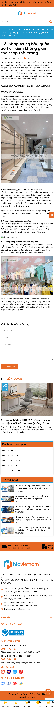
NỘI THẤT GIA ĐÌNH (10, 465)
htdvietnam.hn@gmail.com (17, 609)
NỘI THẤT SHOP (9, 450)
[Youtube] (15, 682)
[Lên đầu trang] (48, 684)
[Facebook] (9, 682)
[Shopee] (3, 671)
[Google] (21, 682)
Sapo (33, 697)
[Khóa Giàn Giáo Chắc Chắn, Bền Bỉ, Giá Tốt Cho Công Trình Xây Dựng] (8, 499)
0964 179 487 (9, 648)
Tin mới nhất (10, 480)
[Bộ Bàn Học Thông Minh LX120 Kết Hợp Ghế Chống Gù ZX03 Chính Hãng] (8, 530)
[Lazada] (9, 671)
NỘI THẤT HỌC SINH (11, 455)
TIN (11, 379)
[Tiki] (15, 671)
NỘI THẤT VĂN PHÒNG (12, 460)
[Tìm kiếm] (51, 22)
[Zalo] (3, 682)
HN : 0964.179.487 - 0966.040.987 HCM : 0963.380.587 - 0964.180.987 (20, 604)
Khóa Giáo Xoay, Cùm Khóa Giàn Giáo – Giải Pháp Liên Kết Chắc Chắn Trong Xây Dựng (33, 487)
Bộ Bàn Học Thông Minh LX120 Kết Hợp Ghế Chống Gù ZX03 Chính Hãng (32, 529)
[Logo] (27, 13)
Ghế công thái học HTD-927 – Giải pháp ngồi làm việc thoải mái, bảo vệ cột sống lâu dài (25, 422)
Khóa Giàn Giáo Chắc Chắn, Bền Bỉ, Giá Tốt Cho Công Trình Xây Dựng (32, 497)
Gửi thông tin (9, 367)
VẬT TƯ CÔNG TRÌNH (11, 471)
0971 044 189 (8, 659)
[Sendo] (21, 671)
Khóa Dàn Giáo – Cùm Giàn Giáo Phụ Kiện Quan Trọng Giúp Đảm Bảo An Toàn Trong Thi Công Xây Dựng (33, 518)
